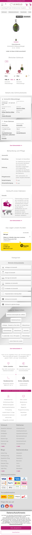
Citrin (18, 463)
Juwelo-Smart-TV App (8, 412)
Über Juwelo (23, 400)
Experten (23, 405)
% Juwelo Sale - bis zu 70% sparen (10, 336)
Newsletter (24, 412)
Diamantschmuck (21, 441)
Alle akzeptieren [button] (15, 528)
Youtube (7, 506)
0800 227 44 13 (8, 385)
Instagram (11, 506)
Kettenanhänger (7, 330)
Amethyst (19, 456)
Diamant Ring (4, 463)
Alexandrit (19, 453)
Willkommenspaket (8, 405)
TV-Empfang (8, 410)
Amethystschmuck (21, 431)
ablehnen (7, 522)
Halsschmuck (17, 330)
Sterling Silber (20, 108)
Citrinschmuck (20, 439)
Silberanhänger (26, 336)
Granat (18, 466)
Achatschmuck (20, 428)
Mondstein (19, 468)
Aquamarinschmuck (22, 433)
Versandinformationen (8, 415)
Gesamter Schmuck (6, 428)
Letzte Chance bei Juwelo (16, 341)
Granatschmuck (20, 444)
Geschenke (23, 12)
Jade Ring (3, 468)
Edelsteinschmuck (13, 12)
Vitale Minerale (6, 116)
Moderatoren (23, 402)
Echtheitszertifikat (8, 402)
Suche (29, 8)
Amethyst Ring (5, 456)
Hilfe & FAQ (8, 417)
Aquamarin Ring (5, 458)
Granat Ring (4, 466)
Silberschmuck (26, 325)
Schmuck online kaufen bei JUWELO (16, 315)
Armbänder (4, 433)
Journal (23, 415)
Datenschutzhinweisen (15, 524)
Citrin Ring (4, 461)
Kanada (4, 138)
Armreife (3, 436)
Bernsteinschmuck (21, 436)
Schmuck (4, 12)
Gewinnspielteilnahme (8, 407)
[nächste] (28, 75)
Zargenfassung (21, 133)
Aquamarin (19, 458)
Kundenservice (8, 400)
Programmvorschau (23, 410)
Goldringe (3, 444)
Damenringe (4, 439)
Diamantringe (4, 441)
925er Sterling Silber (8, 112)
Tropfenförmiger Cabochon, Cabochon (8, 134)
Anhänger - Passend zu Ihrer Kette (10, 325)
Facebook (2, 506)
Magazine (23, 407)
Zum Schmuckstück (15, 145)
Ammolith (5, 125)
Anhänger (3, 431)
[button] (2, 4)
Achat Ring (4, 453)
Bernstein (19, 461)
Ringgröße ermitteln (8, 420)
